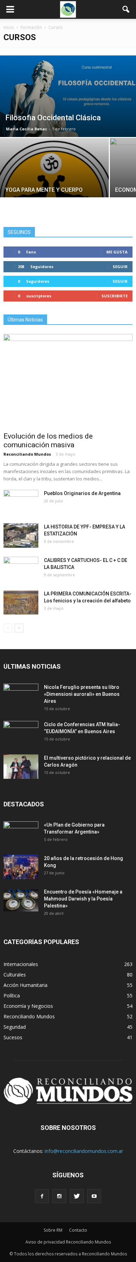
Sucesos (12, 1037)
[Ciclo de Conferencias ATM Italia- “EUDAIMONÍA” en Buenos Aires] (20, 733)
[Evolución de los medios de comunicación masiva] (68, 380)
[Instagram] (59, 1196)
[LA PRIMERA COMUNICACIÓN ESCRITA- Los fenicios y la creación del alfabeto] (20, 602)
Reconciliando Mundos (27, 454)
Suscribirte (114, 295)
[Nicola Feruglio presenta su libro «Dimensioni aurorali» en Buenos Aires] (20, 696)
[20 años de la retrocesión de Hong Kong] (20, 867)
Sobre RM (53, 1230)
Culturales (14, 974)
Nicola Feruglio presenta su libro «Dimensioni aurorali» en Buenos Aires (82, 694)
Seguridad (14, 1027)
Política (11, 995)
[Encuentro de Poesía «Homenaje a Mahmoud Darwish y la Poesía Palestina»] (20, 900)
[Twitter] (77, 1196)
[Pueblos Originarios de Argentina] (20, 502)
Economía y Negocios (28, 1006)
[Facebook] (42, 1196)
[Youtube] (94, 1196)
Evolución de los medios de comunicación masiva (48, 440)
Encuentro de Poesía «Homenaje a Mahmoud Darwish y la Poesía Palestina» (83, 899)
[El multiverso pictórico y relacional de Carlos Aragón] (20, 766)
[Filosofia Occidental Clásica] (68, 96)
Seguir (120, 266)
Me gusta (117, 251)
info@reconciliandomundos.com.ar (84, 1151)
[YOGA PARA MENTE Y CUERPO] (54, 178)
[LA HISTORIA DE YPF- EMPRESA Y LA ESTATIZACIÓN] (20, 535)
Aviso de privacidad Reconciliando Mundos (68, 1242)
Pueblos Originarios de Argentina (82, 493)
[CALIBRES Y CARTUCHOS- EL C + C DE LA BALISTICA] (20, 569)
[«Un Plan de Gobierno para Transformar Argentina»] (20, 833)
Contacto (78, 1230)
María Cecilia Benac (26, 128)
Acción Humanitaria (25, 985)
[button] (126, 9)
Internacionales (20, 964)
